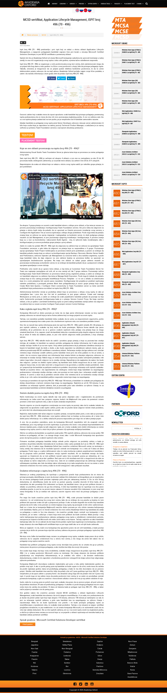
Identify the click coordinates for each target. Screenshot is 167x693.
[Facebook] (75, 684)
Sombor (67, 663)
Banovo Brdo (132, 663)
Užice (100, 655)
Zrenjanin (132, 648)
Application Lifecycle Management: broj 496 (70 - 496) (130, 325)
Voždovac (132, 655)
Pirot (34, 673)
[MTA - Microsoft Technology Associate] (127, 20)
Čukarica (67, 652)
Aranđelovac (132, 677)
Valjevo (34, 670)
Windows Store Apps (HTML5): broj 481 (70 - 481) (131, 201)
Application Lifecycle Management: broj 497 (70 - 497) (130, 335)
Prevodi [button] (81, 4)
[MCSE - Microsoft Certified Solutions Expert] (127, 31)
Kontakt (54, 4)
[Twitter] (80, 684)
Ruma (132, 670)
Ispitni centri (92, 4)
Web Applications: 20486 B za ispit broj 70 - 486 (131, 112)
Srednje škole (106, 4)
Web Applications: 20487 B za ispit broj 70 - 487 (131, 122)
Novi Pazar (132, 641)
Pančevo (99, 666)
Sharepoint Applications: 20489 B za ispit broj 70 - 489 (131, 143)
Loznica (67, 670)
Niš (34, 663)
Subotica (99, 663)
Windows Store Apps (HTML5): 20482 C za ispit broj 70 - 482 (131, 71)
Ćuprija (34, 652)
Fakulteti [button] (117, 4)
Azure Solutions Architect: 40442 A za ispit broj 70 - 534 (131, 173)
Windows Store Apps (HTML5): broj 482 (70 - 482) (131, 212)
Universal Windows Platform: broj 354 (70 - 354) (131, 354)
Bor (67, 666)
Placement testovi (33, 140)
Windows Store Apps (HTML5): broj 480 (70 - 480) (131, 191)
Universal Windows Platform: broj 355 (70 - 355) (131, 365)
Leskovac (67, 655)
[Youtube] (92, 684)
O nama (139, 4)
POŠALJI (137, 428)
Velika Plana (67, 645)
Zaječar (100, 641)
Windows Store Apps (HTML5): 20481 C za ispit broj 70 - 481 (131, 61)
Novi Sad (34, 648)
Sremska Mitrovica (100, 670)
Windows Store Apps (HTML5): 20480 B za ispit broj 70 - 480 (131, 51)
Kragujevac (34, 655)
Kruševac (34, 666)
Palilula (132, 659)
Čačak (99, 648)
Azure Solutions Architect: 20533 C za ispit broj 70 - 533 (131, 163)
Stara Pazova (132, 673)
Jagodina (34, 645)
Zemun (132, 645)
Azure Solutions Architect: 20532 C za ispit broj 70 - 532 (131, 153)
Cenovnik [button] (63, 4)
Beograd (34, 641)
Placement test (129, 4)
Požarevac (100, 652)
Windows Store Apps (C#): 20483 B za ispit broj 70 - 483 (131, 81)
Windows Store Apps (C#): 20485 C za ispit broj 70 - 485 (131, 102)
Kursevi (72, 4)
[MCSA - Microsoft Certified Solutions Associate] (127, 25)
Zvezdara (99, 673)
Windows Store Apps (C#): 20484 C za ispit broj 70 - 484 (131, 92)
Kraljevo (100, 645)
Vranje (99, 659)
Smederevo (67, 641)
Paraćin (34, 659)
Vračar (132, 666)
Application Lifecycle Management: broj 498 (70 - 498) (130, 345)
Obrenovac (67, 673)
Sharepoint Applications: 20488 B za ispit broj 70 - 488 (131, 132)
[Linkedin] (86, 684)
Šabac (67, 659)
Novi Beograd (67, 648)
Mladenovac (132, 652)
